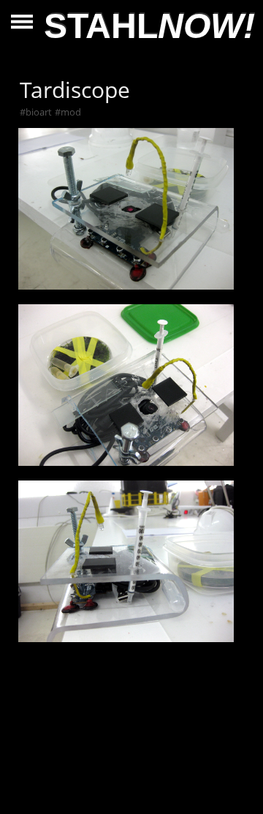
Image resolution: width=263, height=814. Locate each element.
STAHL (149, 26)
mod (71, 111)
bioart (39, 111)
